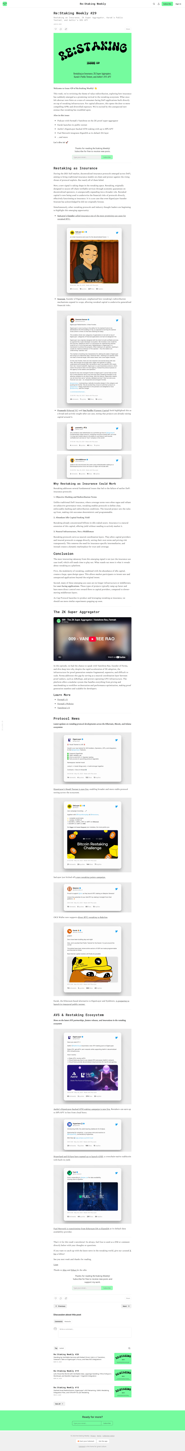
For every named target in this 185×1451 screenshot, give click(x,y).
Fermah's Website (65, 703)
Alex (65, 1270)
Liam (56, 1264)
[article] (92, 1359)
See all (57, 1404)
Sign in (178, 4)
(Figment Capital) (101, 410)
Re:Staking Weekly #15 (66, 1387)
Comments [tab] (58, 1321)
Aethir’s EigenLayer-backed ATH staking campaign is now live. (82, 1109)
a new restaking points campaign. (90, 877)
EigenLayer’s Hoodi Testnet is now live (71, 789)
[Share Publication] (159, 4)
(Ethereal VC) (72, 410)
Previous (61, 1306)
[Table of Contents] (2, 725)
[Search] (154, 4)
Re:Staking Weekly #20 (66, 1354)
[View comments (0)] (61, 29)
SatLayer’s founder (66, 215)
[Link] (50, 168)
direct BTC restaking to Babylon (92, 917)
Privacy (93, 1436)
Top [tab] (56, 1348)
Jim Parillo (88, 410)
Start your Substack (87, 1441)
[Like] (56, 29)
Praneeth (61, 410)
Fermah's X (62, 699)
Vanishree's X (63, 707)
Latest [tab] (61, 1348)
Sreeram (61, 299)
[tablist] (63, 1321)
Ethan (73, 1270)
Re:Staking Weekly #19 (66, 1370)
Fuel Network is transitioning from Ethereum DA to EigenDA (81, 1228)
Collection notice (108, 1436)
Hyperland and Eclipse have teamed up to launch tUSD (78, 1156)
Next (125, 1306)
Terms (99, 1436)
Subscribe (167, 4)
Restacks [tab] (68, 1321)
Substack (82, 1446)
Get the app (103, 1441)
